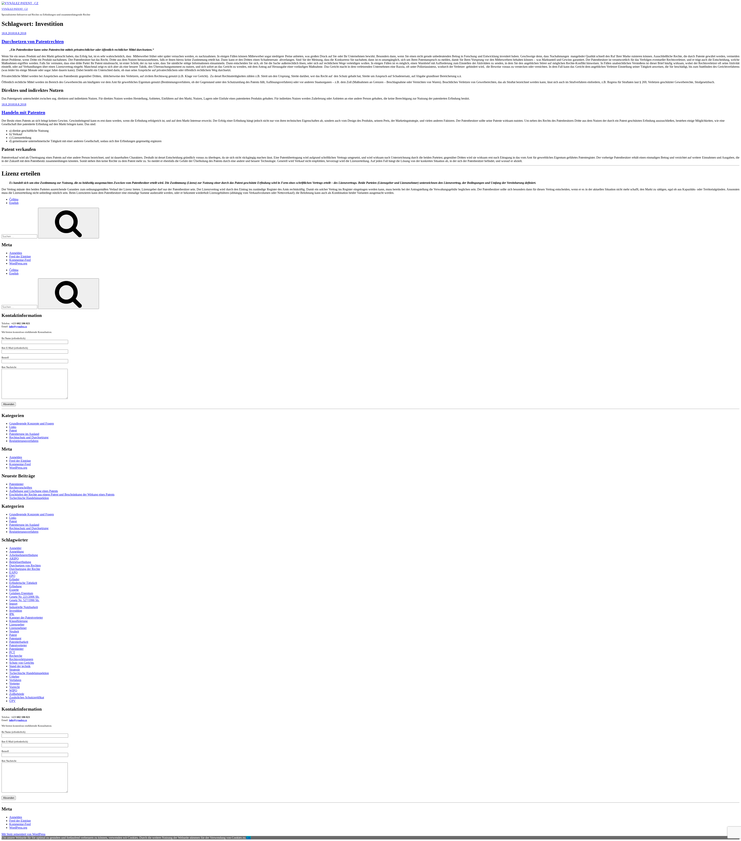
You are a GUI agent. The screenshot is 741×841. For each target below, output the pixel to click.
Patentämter (16, 484)
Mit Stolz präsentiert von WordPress (23, 834)
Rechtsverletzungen (21, 659)
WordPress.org (18, 263)
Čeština (13, 199)
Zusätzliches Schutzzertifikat (26, 697)
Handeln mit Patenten (23, 112)
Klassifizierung (18, 621)
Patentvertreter (18, 645)
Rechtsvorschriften (20, 487)
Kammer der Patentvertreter (26, 617)
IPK (11, 614)
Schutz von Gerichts (21, 662)
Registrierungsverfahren (23, 440)
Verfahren (15, 680)
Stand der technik (19, 666)
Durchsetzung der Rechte (24, 569)
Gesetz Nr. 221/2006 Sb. (24, 596)
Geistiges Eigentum (21, 593)
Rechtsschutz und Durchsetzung (28, 437)
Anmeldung (16, 551)
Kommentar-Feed (20, 260)
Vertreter (14, 683)
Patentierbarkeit (18, 641)
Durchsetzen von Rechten (25, 565)
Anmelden (15, 253)
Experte (14, 589)
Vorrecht (14, 687)
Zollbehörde (16, 694)
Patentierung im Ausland (24, 434)
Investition (15, 610)
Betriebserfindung (20, 562)
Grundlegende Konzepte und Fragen (31, 423)
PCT (12, 652)
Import (13, 603)
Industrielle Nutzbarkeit (23, 607)
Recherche (15, 655)
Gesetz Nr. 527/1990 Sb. (24, 600)
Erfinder (14, 579)
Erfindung (15, 586)
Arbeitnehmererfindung (23, 555)
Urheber (14, 676)
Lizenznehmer (18, 628)
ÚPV (12, 701)
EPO (12, 576)
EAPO (13, 572)
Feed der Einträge (20, 256)
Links (12, 427)
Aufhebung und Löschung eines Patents (33, 491)
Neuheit (14, 631)
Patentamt (15, 638)
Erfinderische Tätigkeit (23, 582)
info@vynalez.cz (18, 326)
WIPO (13, 690)
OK (248, 837)
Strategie (14, 669)
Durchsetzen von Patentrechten (33, 41)
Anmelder (15, 548)
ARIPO (14, 558)
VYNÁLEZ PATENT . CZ (15, 9)
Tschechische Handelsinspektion (29, 498)
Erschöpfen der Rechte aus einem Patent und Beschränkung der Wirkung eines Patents (61, 494)
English (14, 202)
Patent (13, 430)
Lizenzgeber (16, 624)
